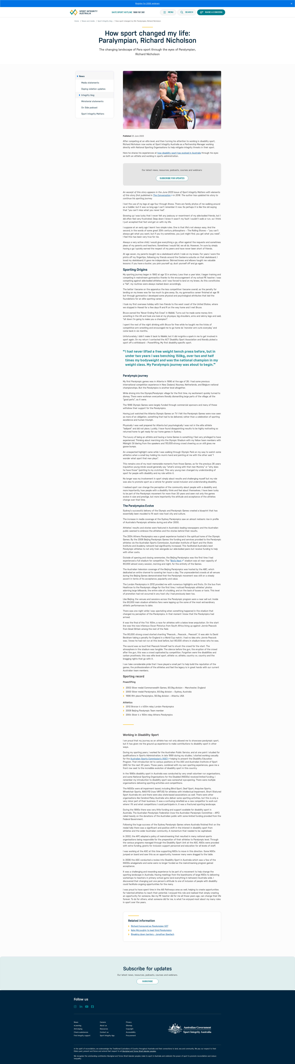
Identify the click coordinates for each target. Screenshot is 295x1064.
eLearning (77, 1025)
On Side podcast (89, 107)
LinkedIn (81, 1006)
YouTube (86, 1006)
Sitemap (129, 1025)
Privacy (129, 1022)
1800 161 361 (139, 12)
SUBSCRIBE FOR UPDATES (172, 178)
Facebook (92, 1006)
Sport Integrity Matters (92, 113)
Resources (104, 1029)
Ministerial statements (92, 101)
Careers (103, 1022)
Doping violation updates (93, 89)
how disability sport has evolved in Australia (179, 153)
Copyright (129, 1029)
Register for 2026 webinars (147, 3)
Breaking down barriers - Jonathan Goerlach (152, 934)
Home (76, 21)
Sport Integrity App (107, 1035)
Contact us (104, 1032)
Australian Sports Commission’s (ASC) (149, 758)
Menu (170, 12)
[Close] (291, 4)
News (82, 76)
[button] (186, 12)
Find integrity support (82, 1035)
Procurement (131, 1035)
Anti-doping (78, 1029)
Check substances (81, 1032)
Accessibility (131, 1032)
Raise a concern (213, 12)
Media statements (90, 82)
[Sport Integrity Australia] (83, 12)
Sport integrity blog (105, 21)
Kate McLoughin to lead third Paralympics (151, 930)
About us (103, 1025)
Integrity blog (87, 95)
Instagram (75, 1006)
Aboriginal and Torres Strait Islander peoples (139, 1051)
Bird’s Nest (176, 560)
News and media (88, 21)
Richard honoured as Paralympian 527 (149, 926)
